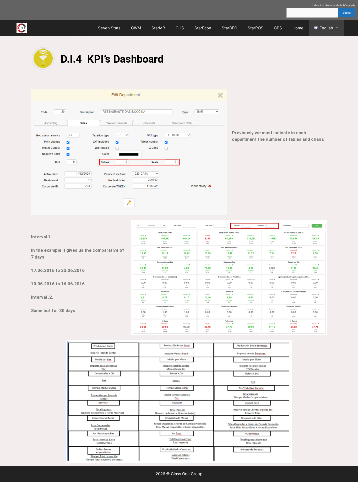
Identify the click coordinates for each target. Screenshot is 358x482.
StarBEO (229, 27)
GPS (278, 27)
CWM (136, 27)
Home (297, 27)
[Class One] (23, 28)
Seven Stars (109, 27)
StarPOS (255, 27)
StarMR (158, 27)
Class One (58, 28)
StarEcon (202, 27)
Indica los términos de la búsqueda (333, 5)
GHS (180, 27)
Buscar (347, 12)
